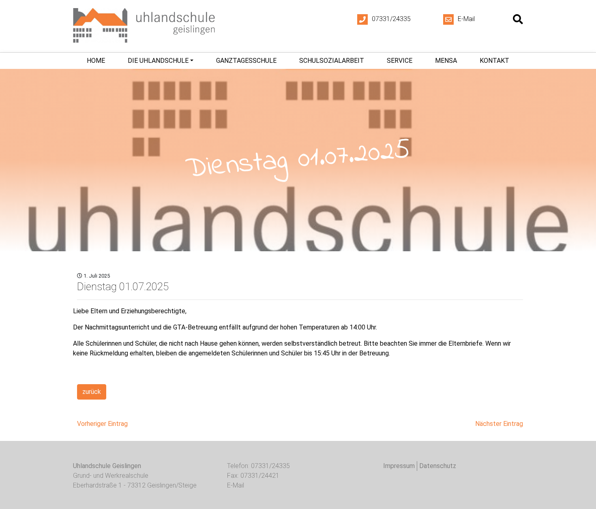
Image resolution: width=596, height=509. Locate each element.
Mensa (446, 60)
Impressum (399, 466)
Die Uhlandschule (158, 60)
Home (96, 60)
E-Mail (466, 19)
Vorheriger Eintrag (102, 424)
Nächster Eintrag (499, 424)
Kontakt (494, 60)
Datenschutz (437, 466)
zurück (91, 392)
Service (399, 60)
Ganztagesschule (246, 60)
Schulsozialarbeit (331, 60)
